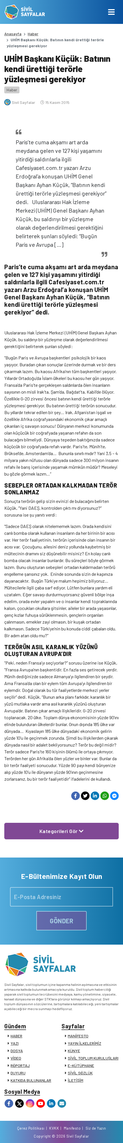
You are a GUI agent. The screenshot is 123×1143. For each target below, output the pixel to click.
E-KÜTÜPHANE (81, 1065)
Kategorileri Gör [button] (59, 831)
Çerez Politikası (31, 1128)
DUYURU (18, 1072)
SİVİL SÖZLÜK (80, 1072)
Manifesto (72, 1128)
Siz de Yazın (96, 1128)
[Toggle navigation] (111, 12)
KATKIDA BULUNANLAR (31, 1080)
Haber (33, 33)
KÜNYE (74, 1050)
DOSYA (17, 1050)
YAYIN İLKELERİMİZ (84, 1043)
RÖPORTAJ (20, 1065)
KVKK (54, 1128)
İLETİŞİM (75, 1080)
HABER (16, 1035)
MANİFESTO (78, 1035)
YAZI (15, 1043)
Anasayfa (12, 33)
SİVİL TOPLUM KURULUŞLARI (93, 1058)
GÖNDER (61, 920)
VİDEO (16, 1058)
